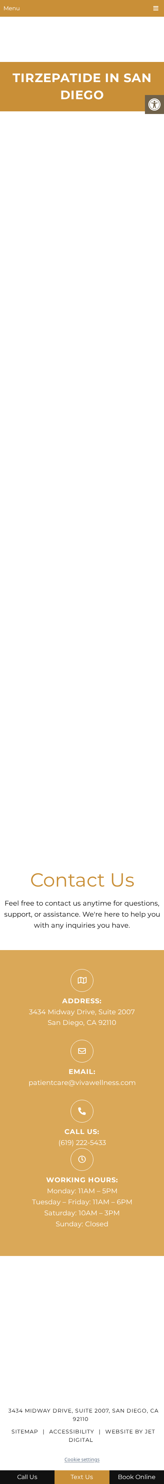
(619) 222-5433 (82, 1143)
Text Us (82, 1477)
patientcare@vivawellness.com (82, 1083)
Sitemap (24, 1431)
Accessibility (71, 1431)
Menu (11, 8)
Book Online (137, 1477)
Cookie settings (82, 1459)
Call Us (27, 1477)
